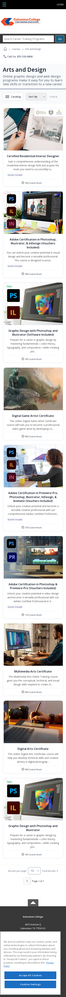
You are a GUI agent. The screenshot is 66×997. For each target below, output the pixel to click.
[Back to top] (33, 919)
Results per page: (17, 870)
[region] (30, 963)
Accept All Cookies (30, 975)
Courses (16, 49)
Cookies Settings (30, 984)
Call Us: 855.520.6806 (18, 56)
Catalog (16, 96)
